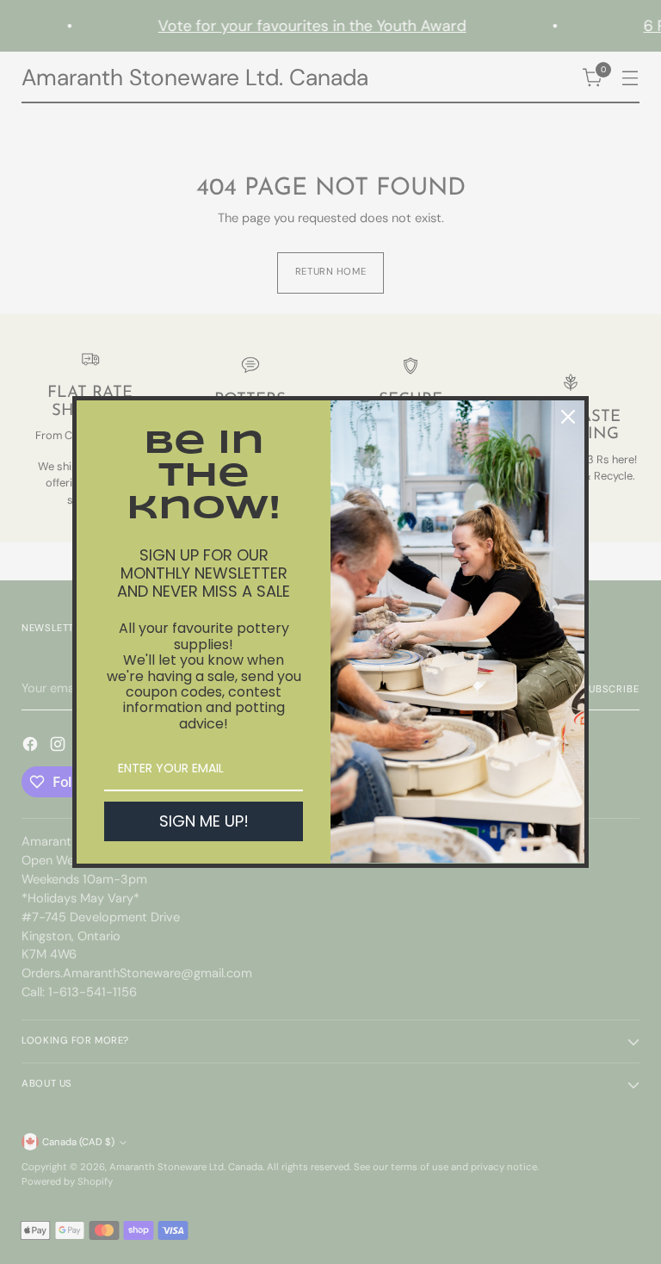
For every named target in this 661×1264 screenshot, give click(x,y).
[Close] (568, 416)
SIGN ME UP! (204, 821)
